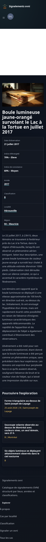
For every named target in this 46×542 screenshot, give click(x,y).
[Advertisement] (23, 52)
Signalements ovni (12, 480)
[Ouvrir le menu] (3, 17)
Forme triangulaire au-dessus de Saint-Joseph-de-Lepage (22, 402)
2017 (6, 183)
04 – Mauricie (11, 223)
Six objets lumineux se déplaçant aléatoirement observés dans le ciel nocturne (23, 453)
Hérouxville (10, 210)
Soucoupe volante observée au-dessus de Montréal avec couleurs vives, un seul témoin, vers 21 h (22, 429)
